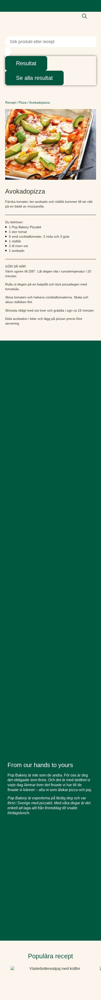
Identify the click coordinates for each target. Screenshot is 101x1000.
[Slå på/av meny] (94, 16)
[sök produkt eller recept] (84, 16)
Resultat (26, 63)
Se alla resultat (34, 78)
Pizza (23, 102)
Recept (10, 102)
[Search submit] (8, 51)
